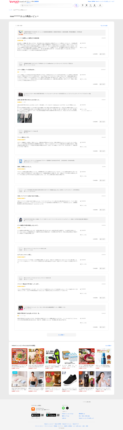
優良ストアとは (65, 416)
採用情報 (70, 426)
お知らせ (64, 418)
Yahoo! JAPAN (91, 1)
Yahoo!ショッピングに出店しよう (103, 1)
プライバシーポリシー (39, 426)
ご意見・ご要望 (85, 426)
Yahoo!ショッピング (48, 424)
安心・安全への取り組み (84, 416)
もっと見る (108, 345)
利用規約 (55, 426)
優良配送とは (82, 413)
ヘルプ (112, 1)
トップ (10, 9)
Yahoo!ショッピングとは (67, 413)
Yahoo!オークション (66, 424)
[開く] (20, 118)
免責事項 (65, 426)
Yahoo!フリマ (76, 424)
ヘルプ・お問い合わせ (77, 426)
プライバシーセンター (48, 426)
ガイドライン (60, 426)
